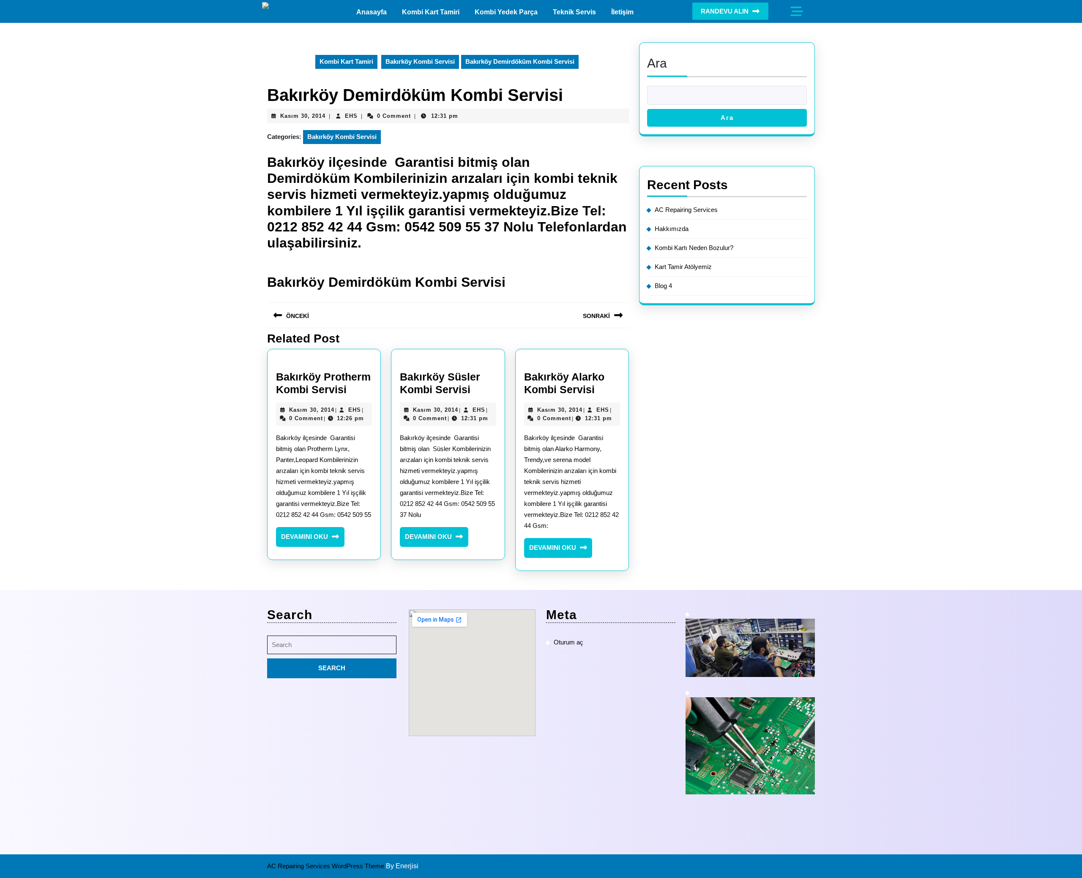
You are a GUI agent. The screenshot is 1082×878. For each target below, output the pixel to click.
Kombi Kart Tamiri (430, 12)
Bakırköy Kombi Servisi (420, 61)
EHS (351, 116)
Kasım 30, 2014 (302, 116)
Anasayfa (371, 12)
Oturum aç (568, 642)
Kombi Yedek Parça (506, 12)
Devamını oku (312, 540)
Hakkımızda (672, 228)
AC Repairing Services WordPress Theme (326, 866)
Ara (657, 63)
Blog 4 (663, 285)
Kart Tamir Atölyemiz (683, 266)
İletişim (622, 12)
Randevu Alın (725, 11)
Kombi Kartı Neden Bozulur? (694, 247)
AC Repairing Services (686, 209)
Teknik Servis (574, 12)
